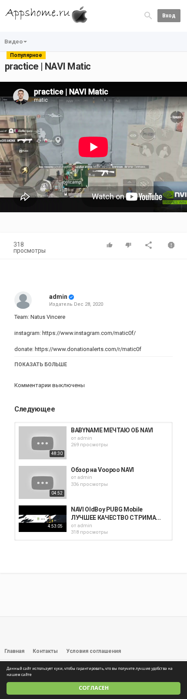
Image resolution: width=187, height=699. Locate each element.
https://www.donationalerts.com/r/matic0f (87, 349)
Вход (169, 16)
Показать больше (40, 364)
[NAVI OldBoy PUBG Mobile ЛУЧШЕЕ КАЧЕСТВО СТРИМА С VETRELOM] (43, 518)
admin (58, 296)
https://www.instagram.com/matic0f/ (88, 333)
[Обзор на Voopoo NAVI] (43, 482)
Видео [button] (13, 41)
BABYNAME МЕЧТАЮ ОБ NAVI (112, 430)
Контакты (45, 651)
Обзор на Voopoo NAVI (102, 469)
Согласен (94, 688)
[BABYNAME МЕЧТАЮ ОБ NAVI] (43, 442)
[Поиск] (148, 15)
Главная (14, 651)
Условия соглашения (93, 651)
